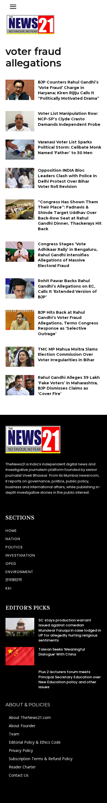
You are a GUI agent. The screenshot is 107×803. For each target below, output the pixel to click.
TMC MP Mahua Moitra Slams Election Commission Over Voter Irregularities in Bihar (68, 354)
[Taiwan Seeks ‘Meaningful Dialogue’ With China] (19, 656)
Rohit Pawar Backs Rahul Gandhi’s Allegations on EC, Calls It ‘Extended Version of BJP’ (67, 288)
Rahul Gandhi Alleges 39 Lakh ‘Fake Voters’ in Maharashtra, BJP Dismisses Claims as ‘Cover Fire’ (69, 385)
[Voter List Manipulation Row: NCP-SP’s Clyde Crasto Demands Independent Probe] (19, 121)
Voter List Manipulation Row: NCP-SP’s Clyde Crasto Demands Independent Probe (69, 119)
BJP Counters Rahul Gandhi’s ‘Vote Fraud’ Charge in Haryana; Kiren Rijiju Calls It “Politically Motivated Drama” (68, 90)
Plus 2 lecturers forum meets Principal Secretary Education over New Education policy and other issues (69, 679)
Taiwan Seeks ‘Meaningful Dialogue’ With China (61, 652)
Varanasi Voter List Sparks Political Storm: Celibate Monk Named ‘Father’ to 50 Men (69, 147)
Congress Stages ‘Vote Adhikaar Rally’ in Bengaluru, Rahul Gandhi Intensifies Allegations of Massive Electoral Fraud (67, 254)
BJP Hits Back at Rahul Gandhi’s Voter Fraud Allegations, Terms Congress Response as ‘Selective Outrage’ (68, 323)
